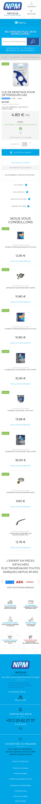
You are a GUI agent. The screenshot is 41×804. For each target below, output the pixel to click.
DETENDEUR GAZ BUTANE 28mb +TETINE (20, 288)
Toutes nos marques (20, 768)
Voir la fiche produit (20, 261)
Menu (22, 22)
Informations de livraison (20, 167)
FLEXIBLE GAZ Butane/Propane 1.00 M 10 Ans (20, 329)
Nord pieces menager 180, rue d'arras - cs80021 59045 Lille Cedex (20, 685)
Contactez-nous (20, 791)
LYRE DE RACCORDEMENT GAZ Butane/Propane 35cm (20, 534)
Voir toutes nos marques (20, 588)
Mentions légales (20, 774)
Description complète (20, 163)
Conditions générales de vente (20, 779)
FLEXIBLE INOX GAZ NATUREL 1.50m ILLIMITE (20, 451)
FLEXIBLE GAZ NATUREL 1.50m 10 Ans (20, 410)
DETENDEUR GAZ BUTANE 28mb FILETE (20, 492)
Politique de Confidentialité (20, 785)
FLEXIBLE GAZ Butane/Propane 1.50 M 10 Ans (20, 247)
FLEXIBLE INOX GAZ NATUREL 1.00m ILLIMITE (20, 369)
